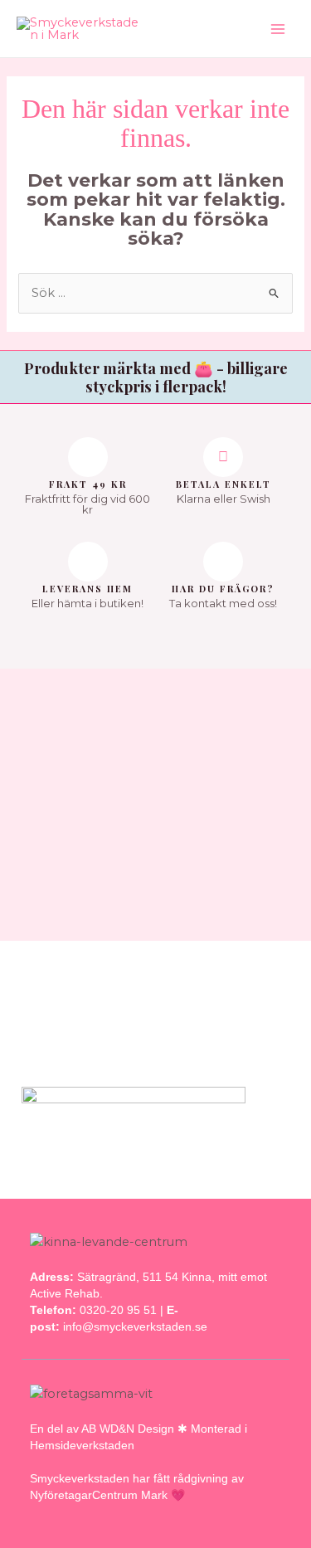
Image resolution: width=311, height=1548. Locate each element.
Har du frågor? (223, 588)
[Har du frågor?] (223, 562)
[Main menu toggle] (277, 28)
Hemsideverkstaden (82, 1445)
